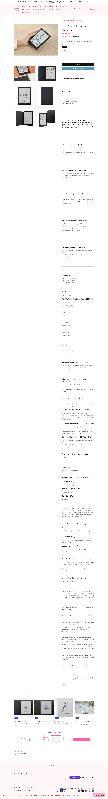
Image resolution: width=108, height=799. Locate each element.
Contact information (66, 795)
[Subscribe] (38, 777)
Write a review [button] (81, 739)
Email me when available (78, 68)
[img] (18, 751)
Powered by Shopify (28, 795)
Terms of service (50, 795)
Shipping (63, 38)
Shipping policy (58, 795)
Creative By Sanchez (20, 795)
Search (36, 769)
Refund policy (36, 795)
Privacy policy (43, 795)
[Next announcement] (94, 2)
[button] (29, 6)
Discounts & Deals (69, 769)
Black (65, 47)
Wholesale (51, 769)
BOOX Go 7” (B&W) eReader (19, 721)
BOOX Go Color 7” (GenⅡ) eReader (41, 721)
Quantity (63, 50)
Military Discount (60, 769)
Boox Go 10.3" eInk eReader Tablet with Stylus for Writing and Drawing (83, 722)
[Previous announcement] (14, 2)
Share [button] (64, 684)
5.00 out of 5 (30, 738)
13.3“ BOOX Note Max (59, 721)
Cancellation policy (75, 795)
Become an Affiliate (43, 769)
